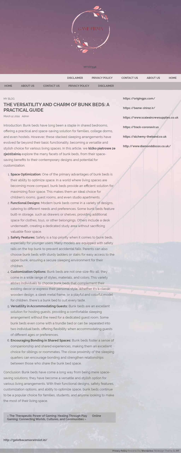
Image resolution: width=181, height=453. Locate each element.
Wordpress (147, 450)
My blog (9, 98)
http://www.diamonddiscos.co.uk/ (147, 146)
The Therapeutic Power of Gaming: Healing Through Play (48, 415)
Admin (25, 116)
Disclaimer (75, 78)
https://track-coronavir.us (141, 127)
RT (177, 450)
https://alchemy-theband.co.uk (145, 136)
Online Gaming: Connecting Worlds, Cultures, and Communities (54, 417)
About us (153, 78)
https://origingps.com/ (139, 98)
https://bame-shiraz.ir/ (139, 108)
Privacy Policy (102, 78)
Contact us (129, 78)
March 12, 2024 (12, 116)
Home (173, 78)
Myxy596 (90, 67)
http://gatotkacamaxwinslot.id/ (25, 440)
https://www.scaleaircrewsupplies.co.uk (150, 117)
